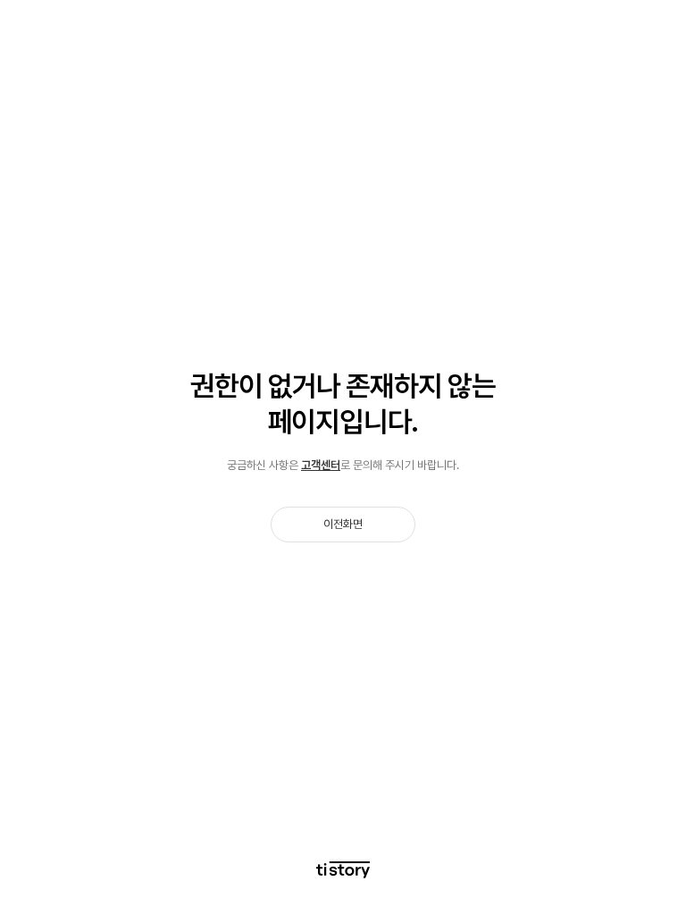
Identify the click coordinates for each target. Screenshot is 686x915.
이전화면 (343, 524)
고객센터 (320, 465)
